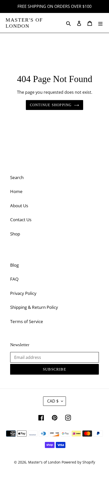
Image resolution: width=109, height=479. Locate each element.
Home (16, 191)
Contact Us (20, 219)
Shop (15, 234)
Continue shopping (50, 105)
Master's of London (24, 23)
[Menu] (100, 23)
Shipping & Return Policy (34, 307)
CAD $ (53, 401)
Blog (14, 265)
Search (17, 177)
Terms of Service (26, 321)
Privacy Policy (23, 293)
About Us (19, 206)
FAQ (14, 279)
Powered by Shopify (78, 462)
